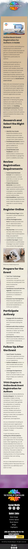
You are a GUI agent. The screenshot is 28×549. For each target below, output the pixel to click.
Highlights (14, 527)
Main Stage (14, 517)
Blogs (14, 525)
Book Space (14, 522)
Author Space (14, 519)
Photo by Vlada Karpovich (11, 264)
